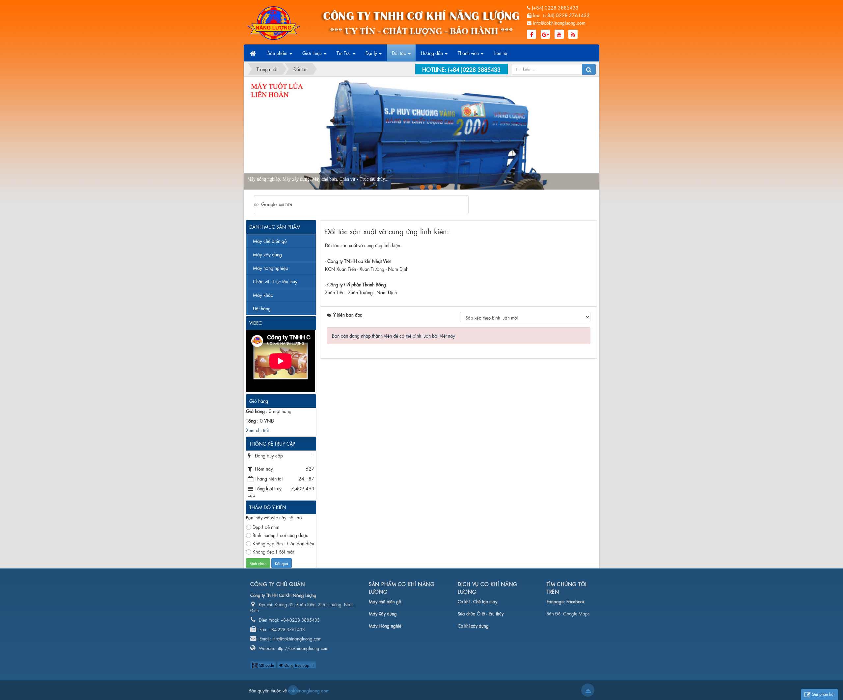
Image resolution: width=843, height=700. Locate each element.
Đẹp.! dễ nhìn (266, 527)
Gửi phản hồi (823, 693)
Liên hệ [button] (500, 53)
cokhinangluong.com (293, 690)
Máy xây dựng (267, 254)
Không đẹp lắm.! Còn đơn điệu (283, 543)
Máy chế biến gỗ (270, 241)
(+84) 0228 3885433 (555, 7)
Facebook (575, 601)
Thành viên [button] (469, 53)
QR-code (266, 664)
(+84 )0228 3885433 (474, 69)
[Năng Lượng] (273, 22)
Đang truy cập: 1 (298, 664)
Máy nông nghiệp (270, 268)
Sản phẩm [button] (278, 53)
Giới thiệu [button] (312, 53)
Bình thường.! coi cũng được (280, 535)
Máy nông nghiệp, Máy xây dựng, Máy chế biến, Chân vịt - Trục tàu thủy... (318, 179)
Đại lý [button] (372, 53)
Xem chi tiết (257, 430)
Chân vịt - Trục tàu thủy (275, 281)
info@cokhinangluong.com (559, 22)
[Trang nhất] (253, 52)
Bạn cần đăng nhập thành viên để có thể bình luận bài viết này (393, 335)
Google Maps (576, 613)
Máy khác (263, 295)
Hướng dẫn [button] (432, 53)
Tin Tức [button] (344, 53)
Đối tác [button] (399, 53)
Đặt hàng (262, 308)
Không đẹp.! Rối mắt (273, 551)
